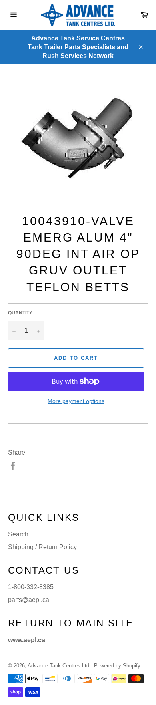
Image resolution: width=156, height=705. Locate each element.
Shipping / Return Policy (42, 547)
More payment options (76, 401)
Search (18, 534)
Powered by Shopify (117, 666)
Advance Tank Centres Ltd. (59, 666)
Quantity (20, 313)
